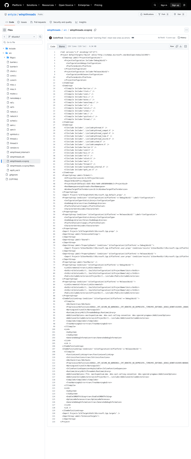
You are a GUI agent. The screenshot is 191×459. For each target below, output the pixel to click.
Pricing (98, 5)
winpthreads (27, 14)
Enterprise (83, 5)
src (65, 30)
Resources (48, 5)
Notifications (149, 14)
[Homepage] (6, 5)
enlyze (12, 14)
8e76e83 (161, 38)
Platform (17, 5)
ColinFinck (58, 38)
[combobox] (23, 42)
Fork (165, 14)
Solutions (32, 5)
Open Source (66, 5)
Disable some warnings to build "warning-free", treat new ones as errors (97, 38)
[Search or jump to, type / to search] (155, 5)
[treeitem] (21, 161)
